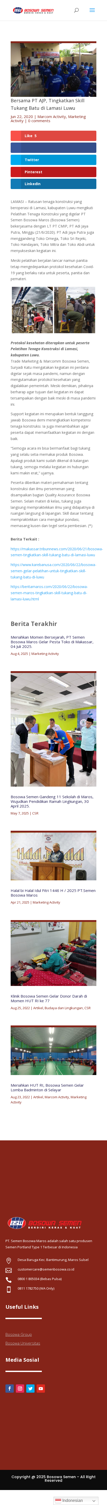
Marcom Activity (51, 116)
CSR (35, 813)
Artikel (38, 1008)
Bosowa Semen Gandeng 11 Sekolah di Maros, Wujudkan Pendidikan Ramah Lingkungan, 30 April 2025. (52, 801)
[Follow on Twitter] (30, 1388)
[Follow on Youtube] (41, 1388)
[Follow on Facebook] (9, 1388)
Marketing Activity (45, 653)
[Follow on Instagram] (20, 1388)
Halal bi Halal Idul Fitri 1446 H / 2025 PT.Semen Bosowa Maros (53, 893)
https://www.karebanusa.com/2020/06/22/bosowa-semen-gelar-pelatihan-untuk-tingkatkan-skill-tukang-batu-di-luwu (53, 570)
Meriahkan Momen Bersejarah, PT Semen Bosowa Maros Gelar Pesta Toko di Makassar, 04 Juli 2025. (52, 641)
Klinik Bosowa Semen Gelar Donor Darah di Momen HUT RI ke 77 (49, 998)
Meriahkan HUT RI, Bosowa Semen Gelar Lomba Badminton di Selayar (47, 1087)
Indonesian (72, 1500)
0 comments (39, 120)
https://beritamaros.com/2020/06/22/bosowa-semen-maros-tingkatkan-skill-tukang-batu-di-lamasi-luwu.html (49, 592)
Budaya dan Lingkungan (64, 1008)
